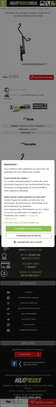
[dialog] (28, 203)
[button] (28, 223)
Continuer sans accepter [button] (28, 235)
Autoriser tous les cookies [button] (28, 228)
